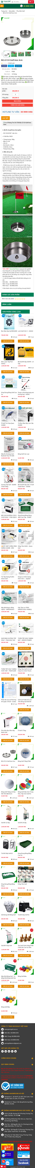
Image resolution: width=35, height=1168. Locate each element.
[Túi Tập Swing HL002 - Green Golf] (9, 574)
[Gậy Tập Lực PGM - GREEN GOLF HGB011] (26, 605)
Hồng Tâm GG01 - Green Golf (25, 547)
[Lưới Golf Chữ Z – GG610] (26, 329)
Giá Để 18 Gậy (22, 822)
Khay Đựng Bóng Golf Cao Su (9, 393)
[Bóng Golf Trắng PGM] (26, 759)
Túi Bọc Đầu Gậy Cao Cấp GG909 (25, 424)
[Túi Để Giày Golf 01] (26, 912)
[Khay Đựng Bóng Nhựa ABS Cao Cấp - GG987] (26, 513)
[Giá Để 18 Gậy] (26, 820)
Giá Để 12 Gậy (5, 822)
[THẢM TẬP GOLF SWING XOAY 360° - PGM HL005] (9, 667)
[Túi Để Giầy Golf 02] (9, 851)
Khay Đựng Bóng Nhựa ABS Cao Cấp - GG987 (25, 516)
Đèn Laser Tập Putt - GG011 (7, 362)
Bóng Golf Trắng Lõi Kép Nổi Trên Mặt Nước (8, 792)
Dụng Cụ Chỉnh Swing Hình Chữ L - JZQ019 (24, 577)
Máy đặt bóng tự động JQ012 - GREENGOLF (7, 608)
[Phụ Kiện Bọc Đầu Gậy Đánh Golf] (9, 728)
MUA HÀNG (17, 101)
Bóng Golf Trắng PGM (24, 761)
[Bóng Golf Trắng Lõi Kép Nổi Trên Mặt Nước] (9, 789)
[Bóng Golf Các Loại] (26, 452)
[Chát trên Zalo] (3, 1151)
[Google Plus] (5, 1051)
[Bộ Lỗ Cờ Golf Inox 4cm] (17, 33)
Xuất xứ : (8, 71)
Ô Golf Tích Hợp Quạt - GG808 (7, 424)
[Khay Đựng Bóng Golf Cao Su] (9, 390)
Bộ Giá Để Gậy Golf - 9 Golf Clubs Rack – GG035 (26, 485)
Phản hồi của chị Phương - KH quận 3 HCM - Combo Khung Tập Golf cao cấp (9, 701)
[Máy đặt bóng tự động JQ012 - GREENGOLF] (9, 605)
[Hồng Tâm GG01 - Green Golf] (26, 544)
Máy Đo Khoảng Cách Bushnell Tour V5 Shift (7, 455)
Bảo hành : (7, 74)
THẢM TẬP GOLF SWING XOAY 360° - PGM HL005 (8, 670)
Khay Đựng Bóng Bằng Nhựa (8, 885)
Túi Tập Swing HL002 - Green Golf (8, 577)
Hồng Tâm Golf (22, 884)
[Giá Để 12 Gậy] (9, 820)
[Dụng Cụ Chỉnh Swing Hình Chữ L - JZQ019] (26, 574)
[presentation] (2, 54)
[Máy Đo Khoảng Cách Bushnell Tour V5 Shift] (9, 452)
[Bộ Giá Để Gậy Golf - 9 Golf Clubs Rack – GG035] (26, 482)
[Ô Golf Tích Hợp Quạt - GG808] (9, 421)
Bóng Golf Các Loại (23, 454)
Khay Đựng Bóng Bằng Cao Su (24, 854)
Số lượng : (5, 94)
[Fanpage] (2, 1051)
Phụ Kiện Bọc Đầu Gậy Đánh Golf (8, 731)
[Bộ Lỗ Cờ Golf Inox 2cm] (9, 759)
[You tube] (9, 1051)
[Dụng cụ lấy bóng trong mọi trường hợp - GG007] (26, 390)
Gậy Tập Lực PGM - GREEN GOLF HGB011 (25, 608)
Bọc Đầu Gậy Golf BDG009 (9, 331)
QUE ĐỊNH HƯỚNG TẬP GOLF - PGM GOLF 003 (8, 639)
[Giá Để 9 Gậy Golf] (9, 943)
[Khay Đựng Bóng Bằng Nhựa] (9, 882)
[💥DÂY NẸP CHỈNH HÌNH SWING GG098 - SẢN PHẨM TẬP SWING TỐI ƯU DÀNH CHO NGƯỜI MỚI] (9, 544)
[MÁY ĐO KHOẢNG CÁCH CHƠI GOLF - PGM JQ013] (9, 513)
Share (4, 65)
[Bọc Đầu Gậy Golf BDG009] (9, 329)
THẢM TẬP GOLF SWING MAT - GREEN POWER (25, 639)
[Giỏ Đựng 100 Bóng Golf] (9, 912)
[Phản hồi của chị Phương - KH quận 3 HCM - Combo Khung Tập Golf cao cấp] (9, 697)
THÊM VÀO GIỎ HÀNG (17, 105)
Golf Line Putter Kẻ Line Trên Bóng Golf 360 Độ (25, 700)
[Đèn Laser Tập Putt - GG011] (9, 359)
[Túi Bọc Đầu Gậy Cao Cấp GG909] (26, 421)
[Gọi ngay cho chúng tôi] (18, 1161)
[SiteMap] (15, 1051)
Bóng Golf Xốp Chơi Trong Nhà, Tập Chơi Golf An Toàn (25, 793)
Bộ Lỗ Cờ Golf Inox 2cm (8, 761)
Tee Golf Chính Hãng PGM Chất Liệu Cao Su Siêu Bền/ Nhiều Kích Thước (25, 947)
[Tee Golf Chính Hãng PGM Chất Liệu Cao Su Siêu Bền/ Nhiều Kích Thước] (26, 943)
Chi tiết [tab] (5, 118)
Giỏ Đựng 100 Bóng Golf (8, 915)
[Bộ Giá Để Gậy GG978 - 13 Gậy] (26, 359)
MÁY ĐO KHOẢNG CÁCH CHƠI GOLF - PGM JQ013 (9, 516)
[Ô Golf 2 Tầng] (26, 728)
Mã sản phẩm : (6, 69)
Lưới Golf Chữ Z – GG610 (25, 331)
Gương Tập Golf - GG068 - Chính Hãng (9, 485)
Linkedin (19, 65)
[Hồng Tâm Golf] (26, 882)
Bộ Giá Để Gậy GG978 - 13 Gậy (26, 362)
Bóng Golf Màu (22, 976)
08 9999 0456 (28, 6)
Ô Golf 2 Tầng (22, 730)
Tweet (11, 65)
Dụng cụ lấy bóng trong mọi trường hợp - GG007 (26, 393)
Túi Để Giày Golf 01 (23, 915)
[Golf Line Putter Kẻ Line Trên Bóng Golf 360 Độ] (26, 697)
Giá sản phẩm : (4, 90)
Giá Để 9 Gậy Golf (6, 945)
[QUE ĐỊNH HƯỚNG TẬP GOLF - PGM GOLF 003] (9, 636)
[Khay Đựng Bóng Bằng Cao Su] (26, 851)
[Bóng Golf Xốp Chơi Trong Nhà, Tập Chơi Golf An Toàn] (26, 789)
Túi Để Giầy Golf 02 (7, 853)
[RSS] (12, 1051)
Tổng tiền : (5, 98)
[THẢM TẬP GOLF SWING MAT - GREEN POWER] (26, 636)
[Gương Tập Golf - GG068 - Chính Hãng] (9, 482)
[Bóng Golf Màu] (26, 974)
